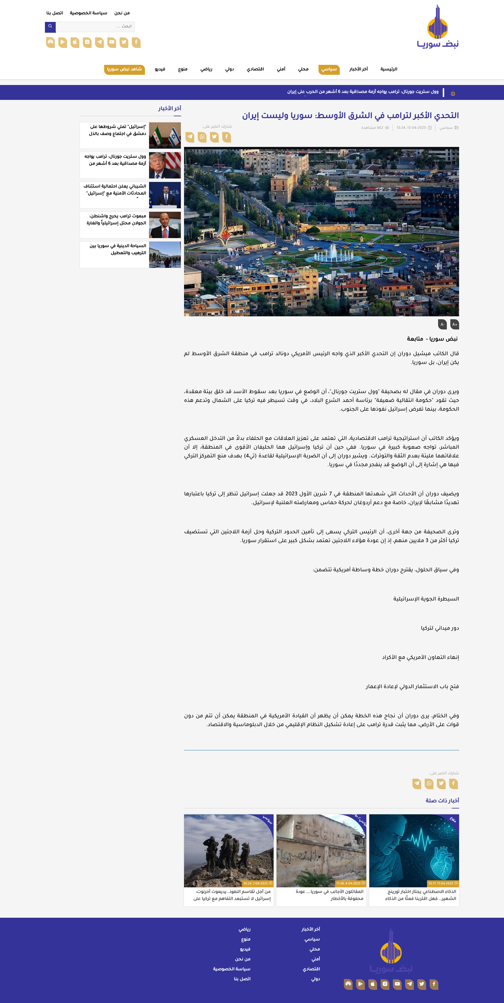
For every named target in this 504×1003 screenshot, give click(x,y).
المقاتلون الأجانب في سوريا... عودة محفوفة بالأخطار (329, 896)
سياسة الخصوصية (88, 13)
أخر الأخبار (170, 109)
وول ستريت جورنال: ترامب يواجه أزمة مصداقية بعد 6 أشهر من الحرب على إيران (363, 92)
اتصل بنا (54, 13)
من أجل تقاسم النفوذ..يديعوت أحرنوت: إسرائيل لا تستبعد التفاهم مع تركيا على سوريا (232, 896)
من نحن (122, 13)
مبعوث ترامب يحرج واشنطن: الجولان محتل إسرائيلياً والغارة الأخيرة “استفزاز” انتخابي (116, 223)
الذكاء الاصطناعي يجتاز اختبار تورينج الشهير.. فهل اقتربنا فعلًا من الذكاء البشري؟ (420, 896)
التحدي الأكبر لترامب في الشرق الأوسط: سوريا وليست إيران (350, 116)
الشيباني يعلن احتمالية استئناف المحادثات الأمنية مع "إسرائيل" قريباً (114, 194)
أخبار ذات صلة (442, 801)
